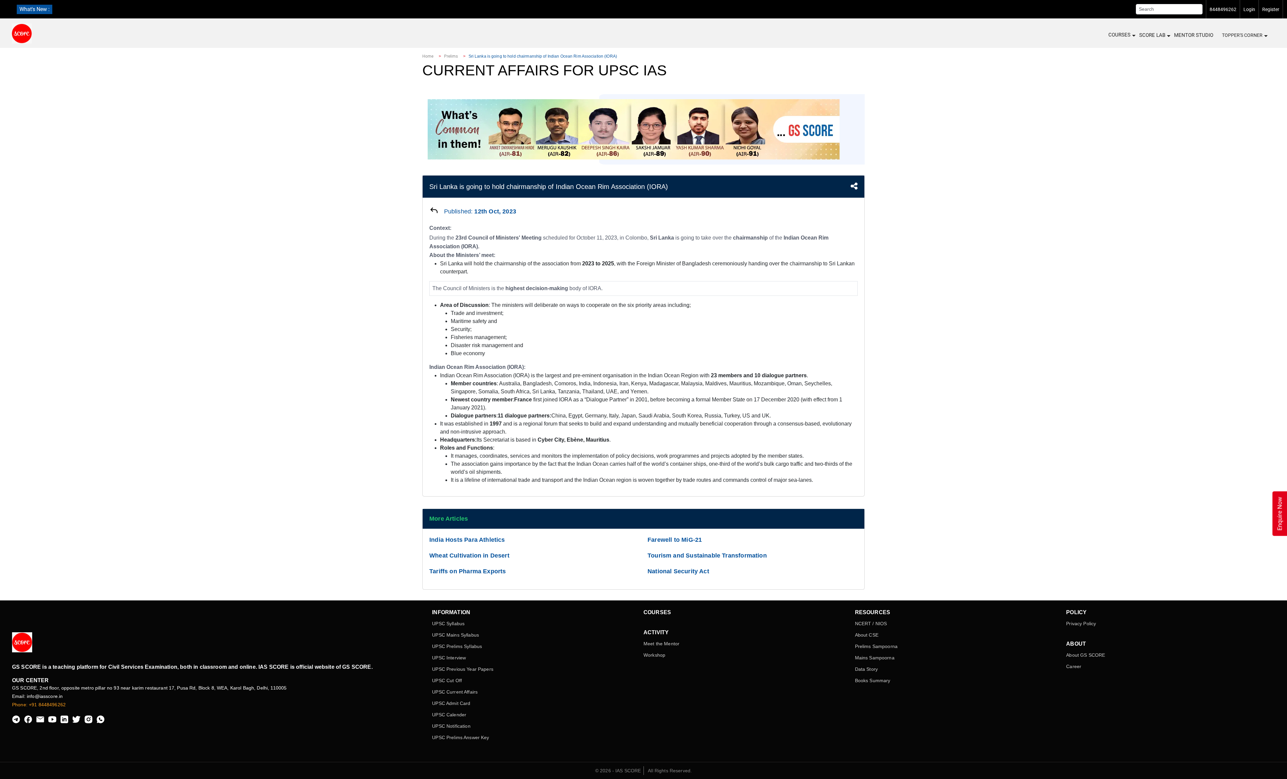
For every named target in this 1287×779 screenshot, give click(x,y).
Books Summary (873, 680)
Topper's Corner (1242, 35)
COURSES (1119, 35)
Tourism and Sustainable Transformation (707, 555)
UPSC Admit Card (451, 703)
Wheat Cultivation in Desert (469, 555)
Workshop (654, 655)
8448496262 (1223, 9)
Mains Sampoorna (875, 657)
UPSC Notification (451, 726)
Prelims (451, 56)
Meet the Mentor (661, 643)
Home (427, 56)
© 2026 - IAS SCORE (618, 770)
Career (1073, 666)
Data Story (866, 669)
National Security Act (678, 571)
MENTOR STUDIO (1193, 35)
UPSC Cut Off (447, 680)
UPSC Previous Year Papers (462, 669)
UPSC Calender (449, 714)
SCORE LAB (1152, 35)
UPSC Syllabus (448, 623)
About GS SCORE (1085, 655)
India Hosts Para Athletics (467, 539)
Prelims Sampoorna (876, 646)
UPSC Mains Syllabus (455, 635)
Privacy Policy (1081, 623)
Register (1270, 9)
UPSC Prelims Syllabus (457, 646)
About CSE (866, 635)
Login (1249, 9)
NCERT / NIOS (871, 623)
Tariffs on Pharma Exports (467, 571)
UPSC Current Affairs (455, 692)
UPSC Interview (449, 657)
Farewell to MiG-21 (675, 539)
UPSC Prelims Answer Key (460, 737)
